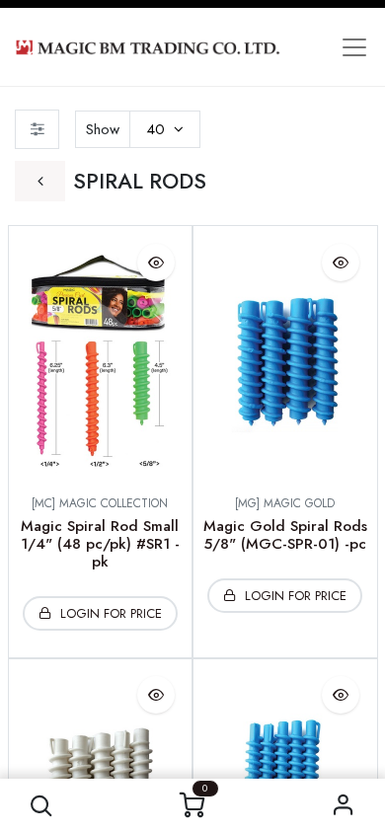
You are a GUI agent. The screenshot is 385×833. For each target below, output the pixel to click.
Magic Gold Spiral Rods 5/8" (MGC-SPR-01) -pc (285, 535)
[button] (42, 806)
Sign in (344, 806)
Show (102, 129)
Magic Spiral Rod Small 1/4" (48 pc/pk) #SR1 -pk (100, 543)
